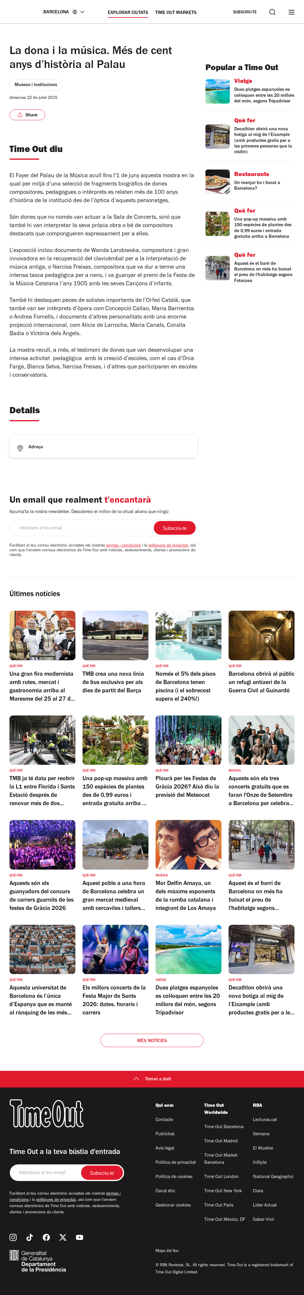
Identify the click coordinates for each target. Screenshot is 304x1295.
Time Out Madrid (221, 1141)
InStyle (260, 1163)
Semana (261, 1134)
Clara (258, 1191)
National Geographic (273, 1177)
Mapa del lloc (167, 1251)
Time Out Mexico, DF (224, 1220)
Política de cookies (174, 1177)
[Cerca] (272, 12)
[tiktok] (29, 1237)
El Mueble (263, 1148)
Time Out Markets (176, 13)
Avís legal (165, 1148)
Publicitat (165, 1134)
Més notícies (152, 1041)
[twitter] (62, 1237)
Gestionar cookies (173, 1205)
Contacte (164, 1120)
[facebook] (46, 1237)
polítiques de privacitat (168, 546)
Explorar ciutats (128, 13)
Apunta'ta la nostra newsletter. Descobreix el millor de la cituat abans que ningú (89, 512)
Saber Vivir (263, 1220)
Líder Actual (265, 1205)
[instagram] (13, 1237)
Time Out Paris (218, 1205)
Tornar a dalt (158, 1079)
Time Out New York (223, 1191)
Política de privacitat (176, 1163)
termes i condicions (123, 546)
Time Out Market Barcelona (221, 1159)
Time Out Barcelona (223, 1127)
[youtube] (79, 1237)
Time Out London (221, 1177)
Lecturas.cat (265, 1120)
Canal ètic (165, 1191)
